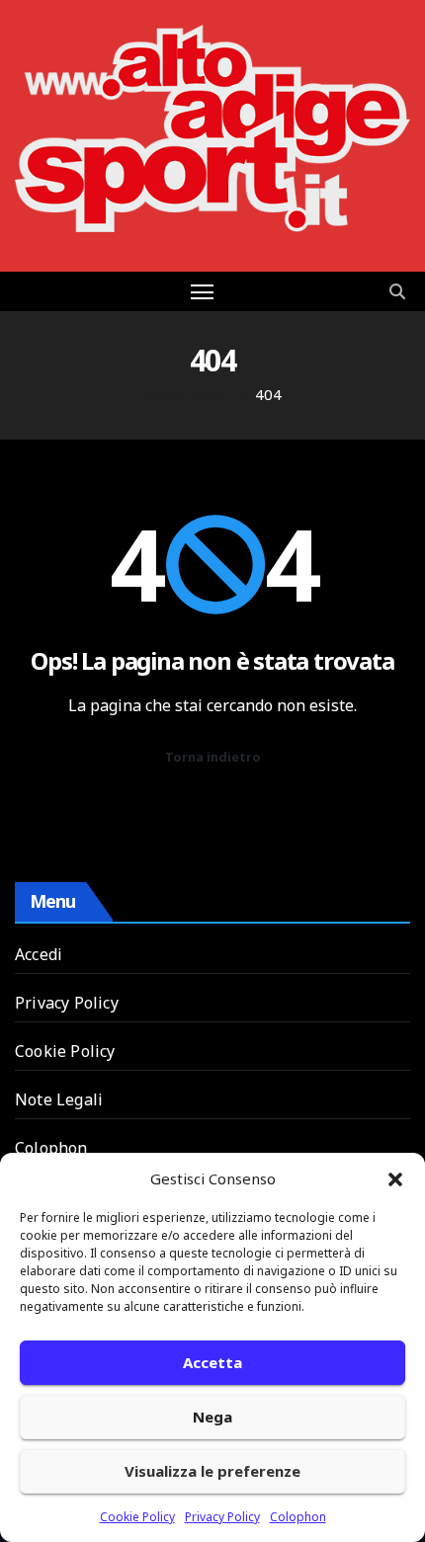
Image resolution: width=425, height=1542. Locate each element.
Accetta (212, 1362)
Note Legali (59, 1099)
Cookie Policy (137, 1516)
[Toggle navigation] (202, 291)
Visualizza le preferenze (212, 1471)
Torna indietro (213, 757)
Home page (184, 394)
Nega (212, 1416)
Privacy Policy (222, 1516)
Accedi (38, 954)
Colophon (298, 1516)
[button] (395, 1178)
